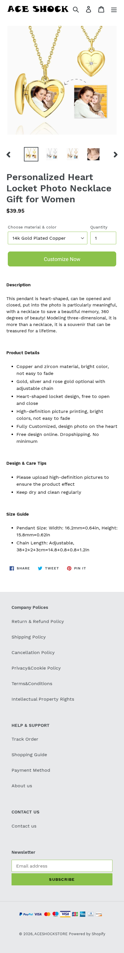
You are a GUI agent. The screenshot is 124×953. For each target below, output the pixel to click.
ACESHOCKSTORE (50, 934)
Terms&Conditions (32, 683)
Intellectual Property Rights (43, 699)
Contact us (24, 826)
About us (22, 785)
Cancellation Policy (33, 652)
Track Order (25, 739)
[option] (31, 154)
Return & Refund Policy (38, 621)
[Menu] (114, 9)
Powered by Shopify (87, 934)
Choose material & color (32, 227)
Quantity (98, 227)
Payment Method (31, 770)
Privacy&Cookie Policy (36, 668)
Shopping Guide (29, 754)
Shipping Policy (29, 637)
